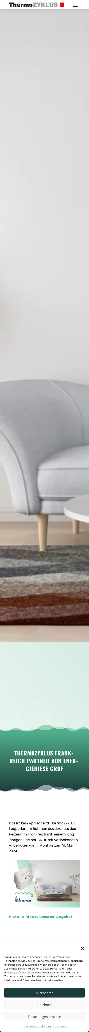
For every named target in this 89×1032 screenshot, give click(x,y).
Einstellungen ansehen (44, 1016)
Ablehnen (44, 1005)
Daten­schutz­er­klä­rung (37, 1026)
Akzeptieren (44, 993)
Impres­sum (60, 1026)
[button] (82, 948)
